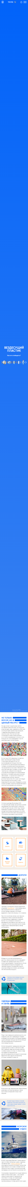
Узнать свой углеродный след (2, 2)
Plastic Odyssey (15, 1163)
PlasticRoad (11, 908)
